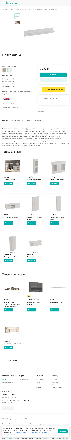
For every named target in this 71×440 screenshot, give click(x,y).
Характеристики (18, 120)
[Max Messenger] (12, 408)
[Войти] (53, 3)
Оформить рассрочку (55, 89)
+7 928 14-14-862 (8, 394)
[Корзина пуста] (68, 3)
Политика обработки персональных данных (16, 424)
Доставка (38, 120)
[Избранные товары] (63, 3)
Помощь (55, 376)
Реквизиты (39, 385)
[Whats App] (8, 408)
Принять (63, 431)
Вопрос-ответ (57, 388)
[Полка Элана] (39, 31)
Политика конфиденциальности (40, 424)
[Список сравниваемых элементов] (58, 3)
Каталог (5, 379)
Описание (5, 120)
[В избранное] (59, 60)
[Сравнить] (63, 60)
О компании (40, 379)
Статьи (38, 382)
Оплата (29, 120)
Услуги (21, 376)
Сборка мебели (24, 379)
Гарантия (55, 385)
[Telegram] (4, 408)
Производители (7, 382)
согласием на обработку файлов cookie (26, 432)
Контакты (39, 388)
